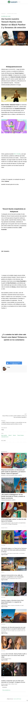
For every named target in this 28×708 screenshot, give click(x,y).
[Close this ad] (27, 701)
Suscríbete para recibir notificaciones (15, 363)
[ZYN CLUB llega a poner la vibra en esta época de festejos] (14, 510)
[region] (14, 7)
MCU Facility (17, 154)
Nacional (3, 545)
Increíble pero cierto (12, 13)
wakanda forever (4, 436)
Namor (14, 435)
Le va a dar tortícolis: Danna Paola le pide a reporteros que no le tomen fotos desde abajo (14, 655)
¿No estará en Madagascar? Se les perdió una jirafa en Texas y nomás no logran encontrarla (13, 496)
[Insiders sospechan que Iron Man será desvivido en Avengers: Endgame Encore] (14, 669)
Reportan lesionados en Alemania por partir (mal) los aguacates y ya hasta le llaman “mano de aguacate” (13, 471)
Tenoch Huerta (20, 435)
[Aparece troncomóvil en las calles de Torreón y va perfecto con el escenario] (14, 564)
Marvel (10, 435)
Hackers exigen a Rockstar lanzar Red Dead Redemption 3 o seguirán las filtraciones (12, 602)
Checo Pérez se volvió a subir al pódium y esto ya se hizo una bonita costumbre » (14, 416)
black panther (4, 435)
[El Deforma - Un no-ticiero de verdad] (14, 2)
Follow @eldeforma (6, 690)
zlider (2, 677)
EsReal (3, 572)
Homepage (3, 13)
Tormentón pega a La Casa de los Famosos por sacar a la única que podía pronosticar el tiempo (14, 550)
